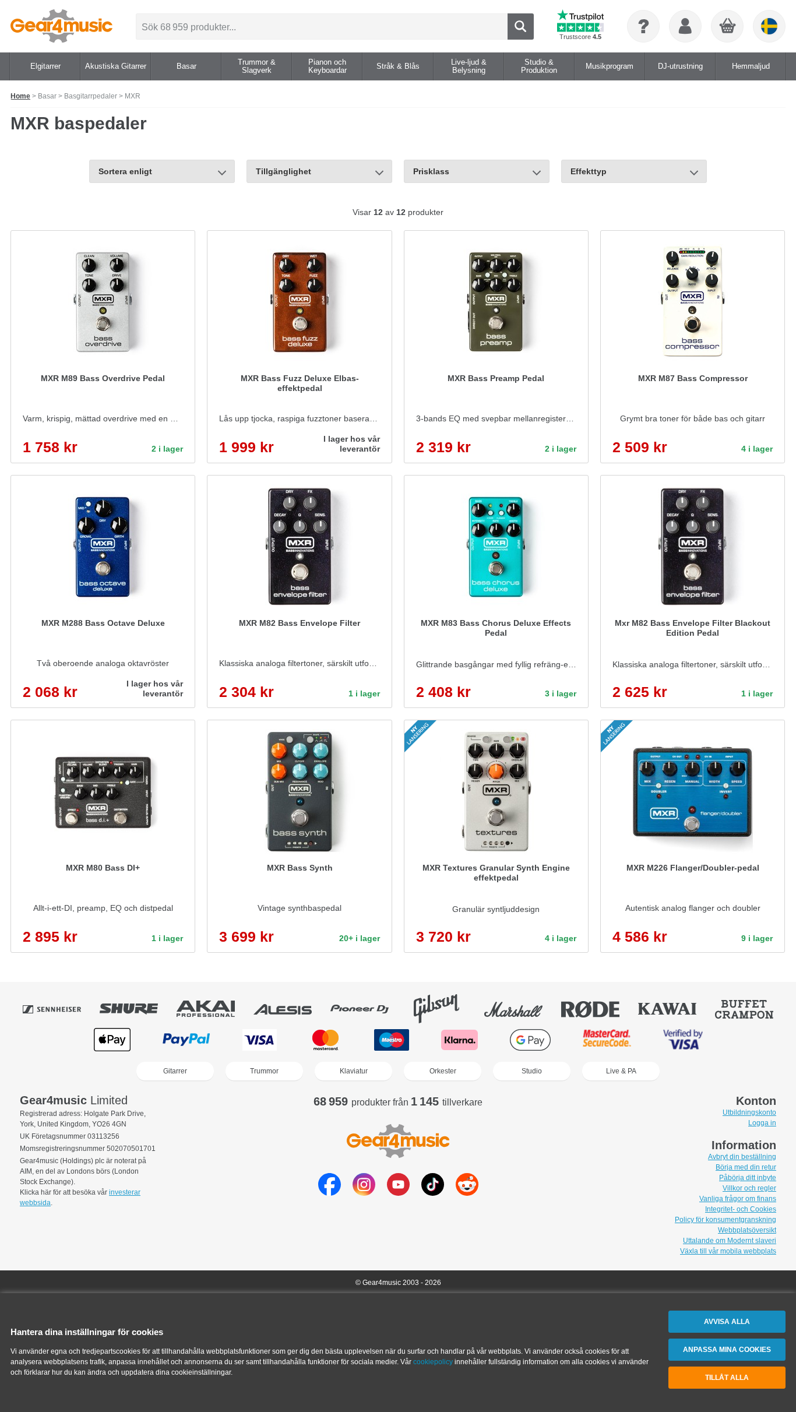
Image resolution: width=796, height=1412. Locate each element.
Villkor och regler (749, 1188)
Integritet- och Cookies (740, 1209)
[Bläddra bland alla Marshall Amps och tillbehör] (521, 1009)
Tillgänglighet (283, 171)
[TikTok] (432, 1193)
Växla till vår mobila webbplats (728, 1251)
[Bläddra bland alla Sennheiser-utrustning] (60, 1009)
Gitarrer (175, 1071)
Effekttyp (588, 171)
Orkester (442, 1071)
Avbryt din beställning (742, 1157)
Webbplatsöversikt (747, 1230)
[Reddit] (467, 1193)
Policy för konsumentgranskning (725, 1220)
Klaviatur (354, 1071)
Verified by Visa (683, 1040)
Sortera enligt (125, 171)
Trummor (264, 1071)
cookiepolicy (433, 1362)
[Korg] (728, 26)
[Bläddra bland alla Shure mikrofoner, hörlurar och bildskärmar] (136, 1009)
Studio (532, 1071)
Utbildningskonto (749, 1112)
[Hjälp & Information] (643, 26)
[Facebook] (329, 1193)
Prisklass (431, 171)
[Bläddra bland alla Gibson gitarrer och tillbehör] (444, 1009)
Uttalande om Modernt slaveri (729, 1241)
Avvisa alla (727, 1322)
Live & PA (621, 1071)
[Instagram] (364, 1193)
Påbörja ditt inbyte (747, 1178)
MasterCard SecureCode (607, 1040)
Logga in (762, 1123)
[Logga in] (685, 26)
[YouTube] (398, 1193)
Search (521, 26)
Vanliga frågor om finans (737, 1199)
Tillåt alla (727, 1378)
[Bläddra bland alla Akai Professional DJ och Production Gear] (213, 1009)
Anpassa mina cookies (727, 1350)
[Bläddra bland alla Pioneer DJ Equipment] (367, 1009)
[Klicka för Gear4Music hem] (61, 26)
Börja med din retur (746, 1167)
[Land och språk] (769, 26)
